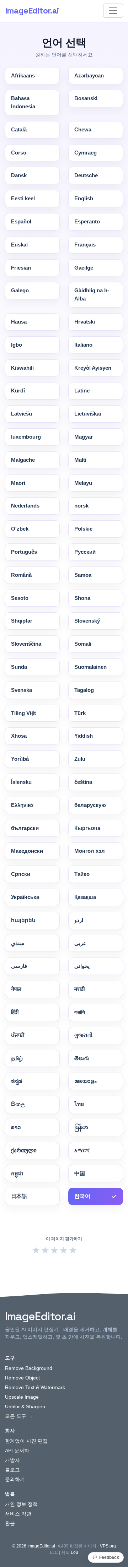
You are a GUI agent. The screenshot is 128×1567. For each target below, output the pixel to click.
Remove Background (28, 1368)
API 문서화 (17, 1450)
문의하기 (15, 1479)
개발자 (12, 1460)
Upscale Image (22, 1397)
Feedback (109, 1557)
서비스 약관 (18, 1514)
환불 (10, 1523)
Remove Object (22, 1378)
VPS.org (108, 1546)
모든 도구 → (19, 1416)
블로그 (12, 1470)
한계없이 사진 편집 (26, 1441)
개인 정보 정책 (21, 1504)
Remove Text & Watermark (35, 1387)
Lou (74, 1552)
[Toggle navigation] (113, 11)
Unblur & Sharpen (25, 1406)
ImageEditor (32, 10)
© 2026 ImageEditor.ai (33, 1546)
